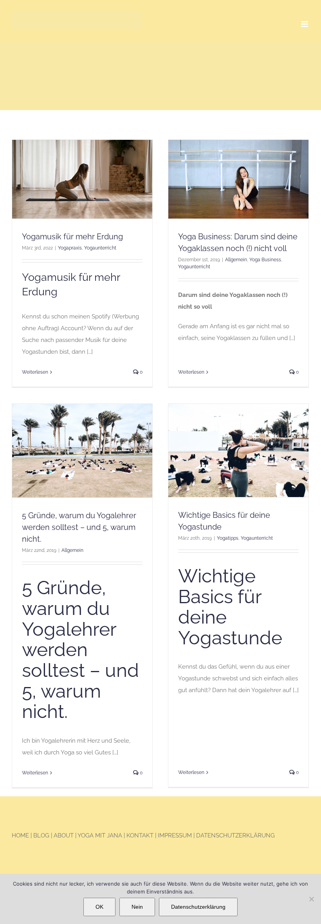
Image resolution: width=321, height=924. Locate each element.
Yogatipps (227, 538)
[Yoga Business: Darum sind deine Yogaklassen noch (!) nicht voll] (238, 179)
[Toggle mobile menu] (305, 24)
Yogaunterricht (100, 248)
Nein (137, 907)
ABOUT (64, 835)
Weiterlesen (35, 372)
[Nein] (311, 899)
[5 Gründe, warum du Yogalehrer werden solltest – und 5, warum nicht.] (82, 450)
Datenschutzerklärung (198, 907)
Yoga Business (265, 259)
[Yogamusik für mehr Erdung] (82, 179)
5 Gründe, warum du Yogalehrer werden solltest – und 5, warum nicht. (79, 527)
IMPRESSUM (175, 835)
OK (99, 907)
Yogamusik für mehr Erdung (72, 236)
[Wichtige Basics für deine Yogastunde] (238, 450)
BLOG (42, 835)
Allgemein (236, 259)
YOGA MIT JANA (100, 835)
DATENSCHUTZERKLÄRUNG (235, 835)
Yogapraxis (70, 248)
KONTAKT (139, 835)
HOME (20, 835)
